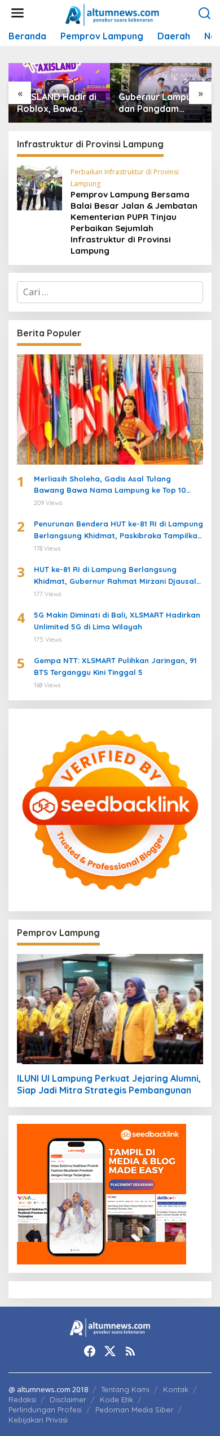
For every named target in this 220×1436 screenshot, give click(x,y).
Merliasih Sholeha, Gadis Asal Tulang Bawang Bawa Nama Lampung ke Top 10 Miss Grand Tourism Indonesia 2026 (110, 485)
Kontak (175, 1389)
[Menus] (17, 13)
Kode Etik (116, 1399)
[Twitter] (110, 1351)
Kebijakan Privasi (38, 1419)
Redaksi (22, 1399)
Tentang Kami (125, 1389)
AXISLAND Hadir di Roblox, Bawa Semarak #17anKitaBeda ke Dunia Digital (57, 103)
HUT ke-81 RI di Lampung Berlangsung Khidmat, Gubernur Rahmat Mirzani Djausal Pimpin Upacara (115, 576)
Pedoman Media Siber (134, 1409)
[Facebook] (89, 1351)
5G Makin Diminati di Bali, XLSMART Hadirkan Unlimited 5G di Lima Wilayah (117, 620)
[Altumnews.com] (112, 13)
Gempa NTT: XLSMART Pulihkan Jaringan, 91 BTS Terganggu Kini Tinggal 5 (115, 666)
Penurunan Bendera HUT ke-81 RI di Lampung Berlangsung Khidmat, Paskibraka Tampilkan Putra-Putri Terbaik (118, 530)
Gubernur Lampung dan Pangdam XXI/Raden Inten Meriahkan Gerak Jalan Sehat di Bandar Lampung (160, 103)
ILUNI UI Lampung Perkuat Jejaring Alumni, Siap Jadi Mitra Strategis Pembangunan (109, 1084)
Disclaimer (68, 1399)
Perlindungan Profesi (45, 1409)
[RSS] (130, 1351)
